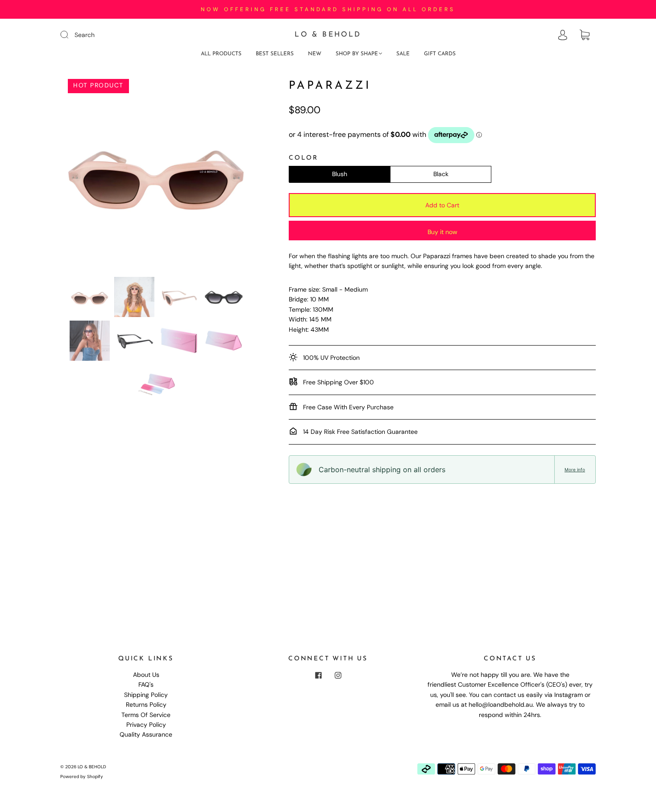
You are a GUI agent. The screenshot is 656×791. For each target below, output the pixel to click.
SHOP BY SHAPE (357, 54)
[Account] (562, 35)
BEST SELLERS (275, 54)
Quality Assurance (146, 734)
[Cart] (584, 35)
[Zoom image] (157, 176)
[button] (80, 176)
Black (440, 174)
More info (575, 469)
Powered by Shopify (81, 776)
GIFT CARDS (440, 54)
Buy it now (442, 232)
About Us (146, 675)
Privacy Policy (146, 725)
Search (85, 35)
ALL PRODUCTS (221, 54)
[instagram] (338, 675)
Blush (339, 174)
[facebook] (318, 675)
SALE (403, 54)
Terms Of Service (145, 715)
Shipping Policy (146, 695)
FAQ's (146, 684)
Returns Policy (146, 704)
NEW (314, 54)
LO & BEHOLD (328, 34)
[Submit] (70, 34)
